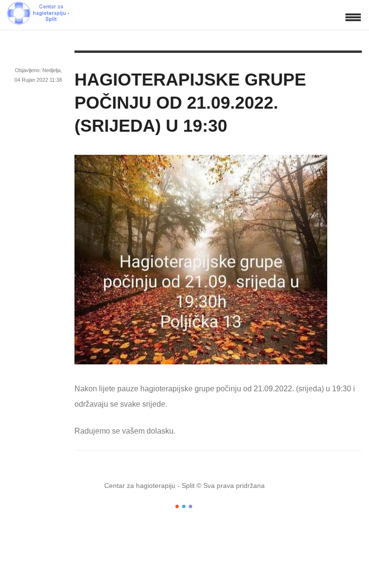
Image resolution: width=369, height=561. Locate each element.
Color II (183, 506)
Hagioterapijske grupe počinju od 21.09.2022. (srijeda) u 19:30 (190, 103)
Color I (177, 506)
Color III (190, 506)
